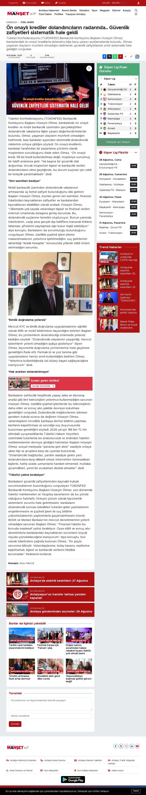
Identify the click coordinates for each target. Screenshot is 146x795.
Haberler (11, 22)
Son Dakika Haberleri (87, 770)
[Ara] (136, 10)
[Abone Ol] (137, 57)
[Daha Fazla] (120, 56)
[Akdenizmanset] (21, 12)
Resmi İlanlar (69, 10)
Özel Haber (45, 14)
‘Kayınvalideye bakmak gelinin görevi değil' (78, 679)
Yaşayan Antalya (75, 14)
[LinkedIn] (131, 746)
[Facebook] (115, 746)
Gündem (84, 10)
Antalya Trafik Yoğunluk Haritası (121, 762)
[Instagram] (126, 746)
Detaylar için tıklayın (118, 142)
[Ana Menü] (136, 14)
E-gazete (13, 3)
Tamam (136, 791)
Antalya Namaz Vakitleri (90, 760)
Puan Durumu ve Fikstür (21, 770)
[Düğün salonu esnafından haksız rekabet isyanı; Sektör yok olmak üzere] (79, 635)
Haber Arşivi (117, 770)
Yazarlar (62, 3)
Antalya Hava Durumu (54, 760)
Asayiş (127, 10)
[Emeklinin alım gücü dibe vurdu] (50, 666)
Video (47, 3)
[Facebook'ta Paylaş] (105, 56)
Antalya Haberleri (49, 10)
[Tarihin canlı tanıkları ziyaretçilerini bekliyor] (22, 635)
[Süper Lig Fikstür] (135, 152)
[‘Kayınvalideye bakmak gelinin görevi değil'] (79, 666)
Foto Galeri (31, 3)
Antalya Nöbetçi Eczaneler (23, 760)
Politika (58, 14)
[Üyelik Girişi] (137, 3)
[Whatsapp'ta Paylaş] (114, 56)
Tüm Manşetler (51, 770)
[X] (121, 746)
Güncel (116, 10)
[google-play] (73, 779)
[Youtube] (137, 746)
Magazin (105, 10)
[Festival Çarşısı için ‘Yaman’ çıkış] (50, 635)
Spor (95, 10)
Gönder (15, 724)
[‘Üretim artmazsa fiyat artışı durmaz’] (22, 666)
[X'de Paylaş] (109, 56)
